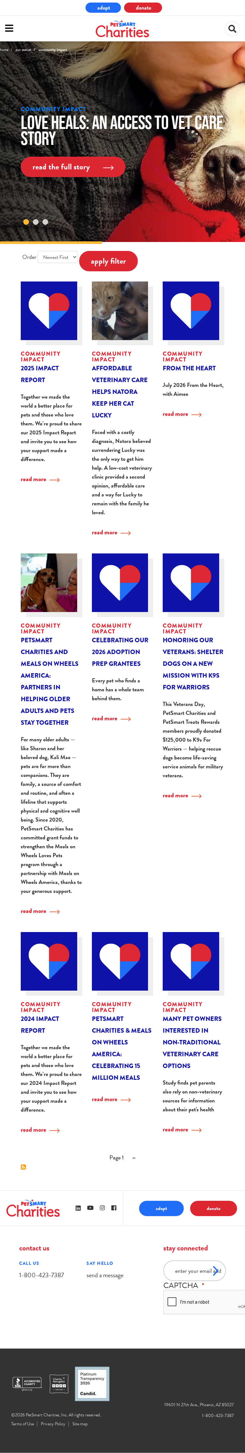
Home (4, 50)
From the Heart (189, 368)
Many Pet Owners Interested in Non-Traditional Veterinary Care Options (192, 1042)
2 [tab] (36, 222)
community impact (53, 109)
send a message (104, 1275)
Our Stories (23, 50)
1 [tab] (26, 222)
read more (33, 479)
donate (143, 7)
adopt (103, 7)
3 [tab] (45, 222)
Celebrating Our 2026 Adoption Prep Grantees (120, 652)
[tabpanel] (122, 141)
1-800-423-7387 (41, 1275)
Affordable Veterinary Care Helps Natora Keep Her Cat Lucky (120, 392)
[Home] (122, 29)
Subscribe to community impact (23, 1167)
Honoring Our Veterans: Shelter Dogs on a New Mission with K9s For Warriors (193, 664)
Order (29, 257)
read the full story (62, 167)
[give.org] (30, 1384)
